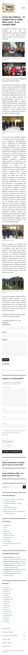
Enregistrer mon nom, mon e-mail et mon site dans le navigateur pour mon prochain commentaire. (13, 432)
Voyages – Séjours (7, 642)
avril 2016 (6, 621)
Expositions (7, 531)
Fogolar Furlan (8, 533)
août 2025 (6, 591)
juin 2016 (6, 617)
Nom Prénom (6, 324)
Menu (23, 7)
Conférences (7, 525)
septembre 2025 (8, 589)
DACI (16, 370)
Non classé (7, 539)
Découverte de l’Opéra (10, 509)
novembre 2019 (8, 597)
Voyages (6, 545)
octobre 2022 (7, 593)
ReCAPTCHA (5, 364)
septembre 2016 (8, 615)
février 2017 (7, 609)
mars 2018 (6, 601)
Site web (4, 423)
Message (5, 339)
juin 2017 (6, 607)
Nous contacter (6, 646)
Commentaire (6, 387)
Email (4, 332)
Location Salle (6, 639)
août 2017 (6, 603)
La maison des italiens (7, 650)
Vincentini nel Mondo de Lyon (12, 543)
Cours (5, 527)
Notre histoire (8, 541)
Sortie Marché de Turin (10, 507)
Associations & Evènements (10, 635)
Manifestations (21, 370)
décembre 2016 (8, 611)
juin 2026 (6, 587)
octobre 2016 (7, 613)
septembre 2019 (8, 599)
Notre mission (6, 628)
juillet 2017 (7, 605)
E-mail (4, 416)
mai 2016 (6, 619)
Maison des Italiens (9, 535)
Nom (4, 409)
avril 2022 (6, 595)
